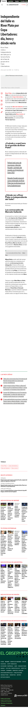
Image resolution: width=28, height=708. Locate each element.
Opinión (3, 670)
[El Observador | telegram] (23, 656)
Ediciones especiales (7, 672)
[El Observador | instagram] (20, 654)
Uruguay (4, 1)
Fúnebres (9, 670)
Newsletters (4, 675)
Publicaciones (18, 672)
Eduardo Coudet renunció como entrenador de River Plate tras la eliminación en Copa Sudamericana (14, 486)
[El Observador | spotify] (20, 656)
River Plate (8, 93)
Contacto (3, 705)
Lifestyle (23, 668)
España (19, 675)
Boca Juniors (20, 114)
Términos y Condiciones (6, 703)
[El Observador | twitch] (26, 656)
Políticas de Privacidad (6, 700)
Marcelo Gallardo (18, 106)
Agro (15, 666)
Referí (24, 661)
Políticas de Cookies (5, 698)
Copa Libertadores (18, 97)
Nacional (3, 663)
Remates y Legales (18, 670)
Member (7, 661)
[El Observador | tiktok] (26, 654)
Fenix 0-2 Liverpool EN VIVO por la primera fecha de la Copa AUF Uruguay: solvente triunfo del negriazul (14, 491)
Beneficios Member (15, 661)
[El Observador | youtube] (23, 654)
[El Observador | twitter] (15, 654)
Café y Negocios (12, 663)
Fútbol (24, 4)
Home (2, 661)
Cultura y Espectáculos (13, 668)
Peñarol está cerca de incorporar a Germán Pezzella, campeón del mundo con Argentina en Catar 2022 (14, 480)
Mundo (3, 668)
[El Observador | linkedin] (17, 656)
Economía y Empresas (7, 666)
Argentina (13, 675)
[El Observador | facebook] (18, 654)
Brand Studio (22, 666)
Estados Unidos (5, 677)
